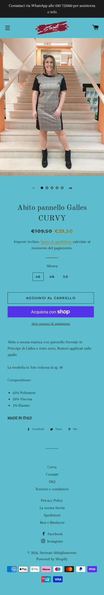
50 (65, 277)
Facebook (55, 534)
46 (38, 277)
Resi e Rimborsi (52, 522)
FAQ (52, 481)
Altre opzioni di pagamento (50, 324)
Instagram (54, 541)
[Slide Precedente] (33, 187)
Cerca (52, 467)
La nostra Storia (52, 508)
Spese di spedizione (56, 241)
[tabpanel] (52, 106)
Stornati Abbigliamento (58, 552)
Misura (52, 266)
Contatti (52, 474)
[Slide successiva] (70, 187)
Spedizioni (52, 515)
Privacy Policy (52, 500)
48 (52, 277)
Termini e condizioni (52, 489)
